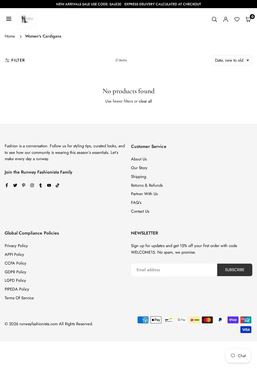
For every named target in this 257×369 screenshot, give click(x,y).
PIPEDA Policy (17, 289)
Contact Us (140, 211)
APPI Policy (14, 254)
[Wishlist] (237, 19)
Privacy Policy (16, 246)
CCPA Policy (15, 263)
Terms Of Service (19, 298)
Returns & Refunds (147, 185)
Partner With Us (144, 194)
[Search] (214, 19)
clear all (145, 101)
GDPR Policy (15, 272)
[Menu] (8, 19)
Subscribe (234, 270)
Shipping (138, 176)
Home (10, 36)
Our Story (139, 168)
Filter (18, 60)
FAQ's (136, 202)
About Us (139, 159)
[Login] (225, 19)
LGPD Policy (15, 280)
